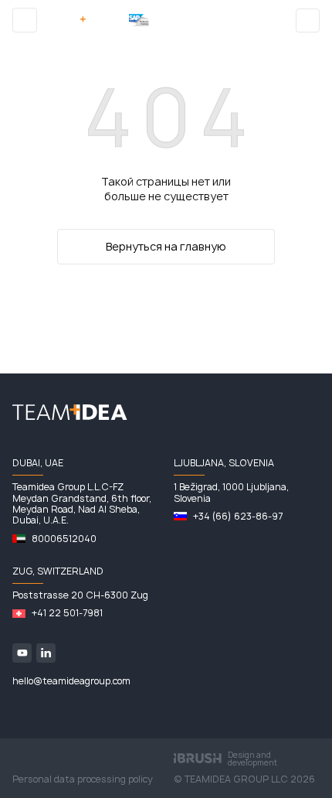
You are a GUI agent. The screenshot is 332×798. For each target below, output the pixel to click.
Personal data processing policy (82, 779)
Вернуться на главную (166, 246)
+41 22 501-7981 (67, 613)
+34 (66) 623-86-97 (238, 516)
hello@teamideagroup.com (71, 681)
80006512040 (64, 539)
